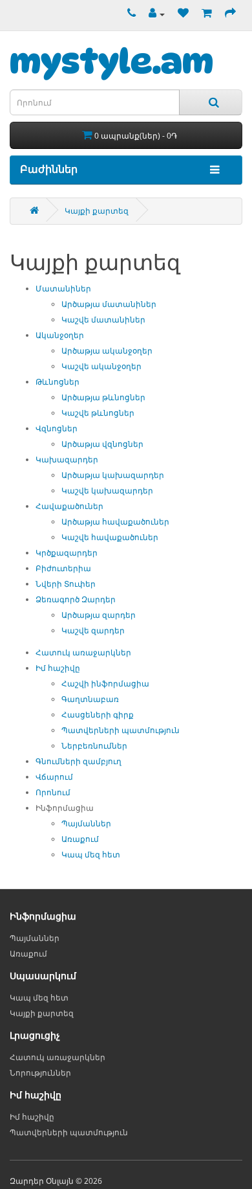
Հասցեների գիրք (97, 714)
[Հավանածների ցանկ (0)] (180, 13)
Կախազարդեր (67, 459)
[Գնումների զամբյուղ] (203, 13)
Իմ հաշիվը (58, 668)
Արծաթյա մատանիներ (108, 304)
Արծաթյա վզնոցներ (102, 443)
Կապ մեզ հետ (90, 854)
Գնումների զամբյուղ (78, 761)
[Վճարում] (227, 13)
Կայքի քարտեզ (97, 210)
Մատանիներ (63, 288)
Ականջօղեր (60, 335)
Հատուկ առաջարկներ (83, 652)
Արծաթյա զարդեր (98, 614)
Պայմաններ (86, 823)
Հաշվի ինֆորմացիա (105, 683)
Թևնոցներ (57, 381)
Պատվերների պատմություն (120, 730)
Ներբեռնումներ (94, 745)
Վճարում (54, 776)
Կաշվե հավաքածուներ (109, 537)
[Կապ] (128, 13)
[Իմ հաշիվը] (153, 13)
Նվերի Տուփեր (66, 583)
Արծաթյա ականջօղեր (106, 350)
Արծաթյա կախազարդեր (112, 475)
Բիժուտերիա (63, 568)
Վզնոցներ (57, 428)
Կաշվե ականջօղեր (101, 366)
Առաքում (80, 838)
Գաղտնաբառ (90, 699)
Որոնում (53, 792)
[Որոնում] (210, 102)
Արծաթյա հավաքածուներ (115, 521)
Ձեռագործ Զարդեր (76, 599)
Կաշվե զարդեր (93, 630)
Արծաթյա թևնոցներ (103, 397)
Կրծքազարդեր (67, 552)
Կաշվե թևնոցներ (97, 412)
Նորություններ (40, 1072)
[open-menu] (211, 170)
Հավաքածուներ (69, 506)
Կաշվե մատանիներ (103, 319)
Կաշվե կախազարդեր (107, 490)
